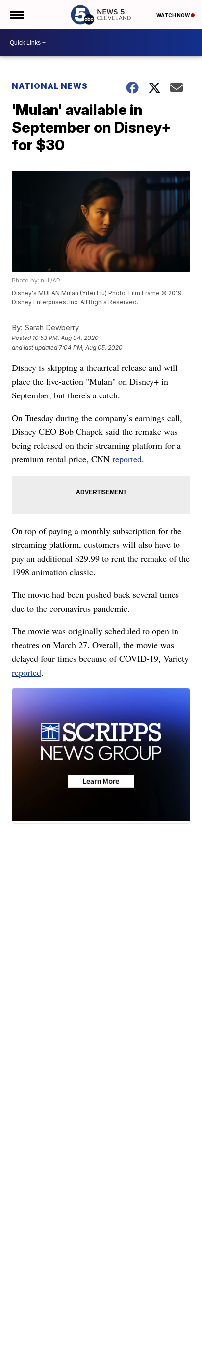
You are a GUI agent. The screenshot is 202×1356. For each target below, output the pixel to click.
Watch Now (173, 15)
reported (127, 459)
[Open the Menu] (16, 14)
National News (50, 86)
